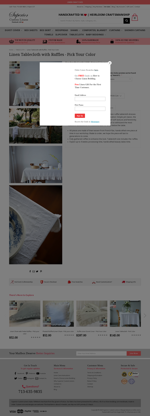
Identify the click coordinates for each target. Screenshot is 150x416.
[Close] (110, 63)
